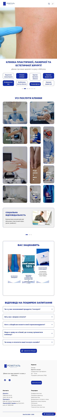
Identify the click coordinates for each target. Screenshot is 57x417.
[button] (49, 414)
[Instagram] (9, 380)
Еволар (33, 367)
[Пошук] (49, 3)
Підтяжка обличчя (36, 405)
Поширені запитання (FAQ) (39, 375)
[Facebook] (5, 380)
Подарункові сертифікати (38, 371)
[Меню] (52, 3)
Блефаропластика (36, 393)
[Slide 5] (31, 89)
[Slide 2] (24, 89)
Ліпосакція (34, 403)
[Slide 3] (26, 89)
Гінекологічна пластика (38, 407)
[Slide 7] (35, 89)
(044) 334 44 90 (7, 397)
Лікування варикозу (37, 395)
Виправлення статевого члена (40, 399)
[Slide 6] (33, 89)
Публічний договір (36, 382)
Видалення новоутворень (38, 401)
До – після (34, 373)
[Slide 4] (28, 89)
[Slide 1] (22, 89)
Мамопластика (35, 397)
